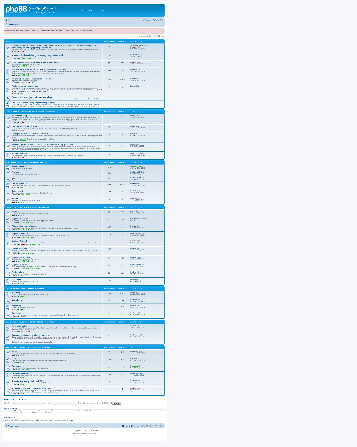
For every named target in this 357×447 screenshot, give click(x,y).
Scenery (15, 172)
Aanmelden (9, 400)
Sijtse (135, 78)
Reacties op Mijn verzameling (24, 126)
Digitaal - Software (20, 265)
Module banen (18, 198)
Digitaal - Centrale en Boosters (25, 226)
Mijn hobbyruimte (19, 154)
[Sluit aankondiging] (162, 30)
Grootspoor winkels (20, 374)
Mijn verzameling (19, 116)
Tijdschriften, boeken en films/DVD (27, 381)
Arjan (135, 226)
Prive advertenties (19, 326)
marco (22, 202)
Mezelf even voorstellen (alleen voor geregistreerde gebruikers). (39, 70)
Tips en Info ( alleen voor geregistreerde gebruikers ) (27, 347)
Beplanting (16, 306)
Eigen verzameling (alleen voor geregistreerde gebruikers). (30, 111)
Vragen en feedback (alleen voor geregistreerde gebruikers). (37, 55)
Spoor (14, 178)
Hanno (135, 248)
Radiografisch (18, 272)
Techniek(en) (17, 191)
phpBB (77, 431)
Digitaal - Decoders (20, 234)
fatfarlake (23, 141)
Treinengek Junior (139, 218)
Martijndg (136, 144)
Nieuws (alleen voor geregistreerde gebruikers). (32, 79)
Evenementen (18, 366)
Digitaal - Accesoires (21, 219)
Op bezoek (16, 313)
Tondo (135, 211)
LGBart (135, 115)
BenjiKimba (137, 373)
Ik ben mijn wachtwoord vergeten (89, 403)
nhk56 (22, 58)
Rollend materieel (19, 166)
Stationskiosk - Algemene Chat (25, 86)
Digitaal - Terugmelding (22, 257)
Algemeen (9, 41)
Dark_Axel (137, 166)
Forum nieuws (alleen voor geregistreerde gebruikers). (35, 62)
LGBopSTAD (137, 172)
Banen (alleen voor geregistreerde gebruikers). (25, 288)
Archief (15, 351)
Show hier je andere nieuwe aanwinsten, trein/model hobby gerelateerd (42, 144)
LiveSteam (16, 280)
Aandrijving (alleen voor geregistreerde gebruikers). (27, 207)
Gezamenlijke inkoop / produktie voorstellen (31, 335)
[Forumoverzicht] (17, 9)
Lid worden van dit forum (139, 45)
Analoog (15, 211)
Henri (135, 272)
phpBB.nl (93, 433)
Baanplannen (17, 300)
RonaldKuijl (137, 335)
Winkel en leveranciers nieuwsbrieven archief (31, 388)
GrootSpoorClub (138, 153)
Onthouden (106, 403)
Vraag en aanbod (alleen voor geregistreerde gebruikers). (29, 322)
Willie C (135, 191)
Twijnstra (70, 420)
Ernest (135, 183)
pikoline (135, 198)
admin (22, 51)
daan (135, 279)
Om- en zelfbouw (19, 184)
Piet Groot (136, 55)
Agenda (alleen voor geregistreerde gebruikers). (32, 97)
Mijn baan (16, 293)
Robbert (136, 257)
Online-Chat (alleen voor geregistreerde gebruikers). (34, 103)
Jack (27, 75)
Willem (22, 82)
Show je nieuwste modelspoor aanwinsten (30, 134)
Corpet (135, 313)
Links (14, 359)
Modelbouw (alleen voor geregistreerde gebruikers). (27, 162)
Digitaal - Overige (19, 248)
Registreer (21, 400)
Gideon (28, 58)
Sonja (38, 244)
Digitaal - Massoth (19, 241)
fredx (135, 126)
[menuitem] (8, 20)
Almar (135, 133)
